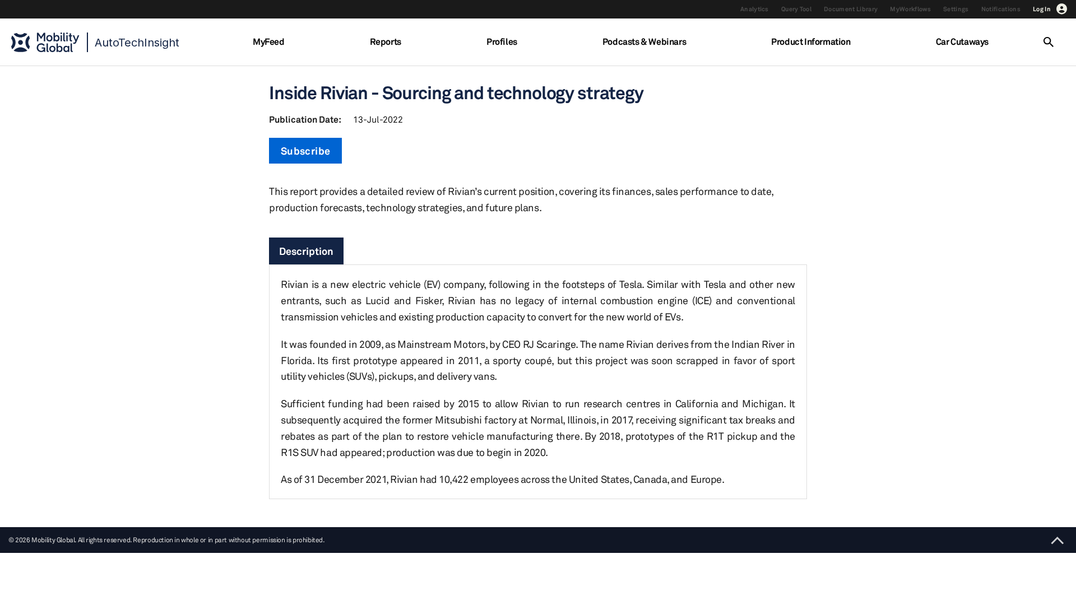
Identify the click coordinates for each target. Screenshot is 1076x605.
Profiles (501, 41)
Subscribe (305, 151)
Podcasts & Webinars (644, 41)
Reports (385, 41)
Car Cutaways (962, 41)
